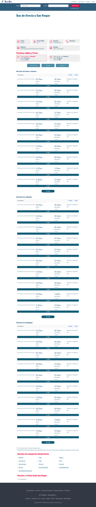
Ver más (48, 191)
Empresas (74, 1)
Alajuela (21, 457)
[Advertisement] (48, 27)
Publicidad (67, 490)
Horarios (88, 1)
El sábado (48, 65)
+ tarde (76, 74)
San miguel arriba (43, 467)
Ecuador (43, 498)
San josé (41, 464)
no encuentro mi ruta (74, 8)
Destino (46, 5)
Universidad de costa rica (25, 470)
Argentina (28, 498)
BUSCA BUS (75, 5)
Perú (38, 498)
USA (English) (67, 498)
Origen (18, 5)
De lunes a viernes (33, 65)
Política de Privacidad (46, 490)
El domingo (62, 65)
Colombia (33, 498)
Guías (93, 1)
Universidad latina (64, 467)
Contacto (37, 490)
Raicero (61, 457)
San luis (21, 467)
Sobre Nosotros (30, 490)
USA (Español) (59, 498)
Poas (40, 457)
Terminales (81, 1)
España (48, 498)
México (53, 498)
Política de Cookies (58, 490)
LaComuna (52, 502)
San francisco (22, 464)
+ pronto (70, 74)
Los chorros (22, 461)
